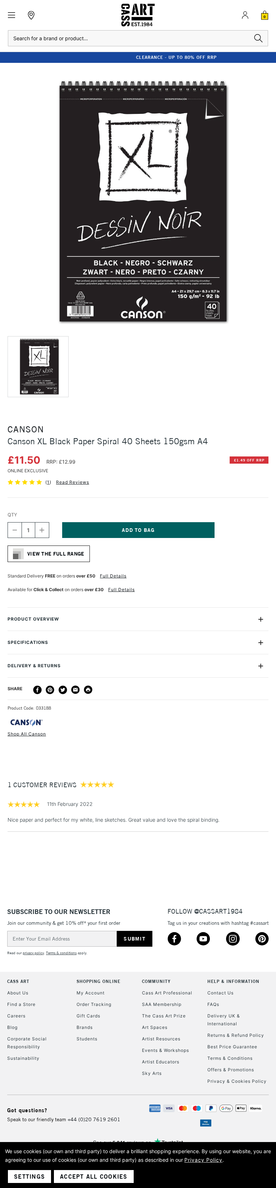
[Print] (88, 690)
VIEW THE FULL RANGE (55, 554)
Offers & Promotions (230, 1069)
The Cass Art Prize (164, 1015)
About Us (17, 993)
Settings (29, 1176)
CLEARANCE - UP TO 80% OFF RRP (138, 57)
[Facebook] (37, 690)
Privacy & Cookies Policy (237, 1081)
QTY (12, 515)
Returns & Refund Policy (235, 1035)
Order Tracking (94, 1004)
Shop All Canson (27, 734)
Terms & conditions (61, 953)
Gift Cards (88, 1015)
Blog (12, 1027)
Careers (16, 1015)
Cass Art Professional (167, 993)
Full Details (113, 576)
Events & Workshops (165, 1050)
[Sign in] (245, 15)
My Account (91, 993)
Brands (85, 1027)
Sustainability (23, 1058)
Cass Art (18, 981)
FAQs (213, 1004)
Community (156, 981)
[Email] (75, 690)
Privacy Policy (203, 1160)
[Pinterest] (50, 690)
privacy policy (33, 953)
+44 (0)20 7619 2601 (94, 1119)
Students (87, 1038)
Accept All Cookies (94, 1176)
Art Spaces (154, 1027)
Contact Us (220, 993)
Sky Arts (152, 1073)
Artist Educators (160, 1061)
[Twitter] (63, 690)
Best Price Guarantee (232, 1046)
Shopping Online (98, 981)
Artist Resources (161, 1038)
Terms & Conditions (230, 1058)
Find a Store (21, 1004)
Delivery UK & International (223, 1019)
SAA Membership (161, 1004)
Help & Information (233, 981)
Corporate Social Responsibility (27, 1042)
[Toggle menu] (12, 15)
